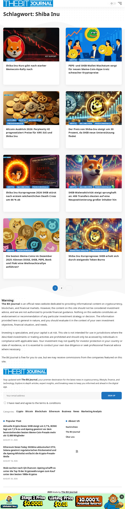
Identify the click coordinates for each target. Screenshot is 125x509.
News (76, 411)
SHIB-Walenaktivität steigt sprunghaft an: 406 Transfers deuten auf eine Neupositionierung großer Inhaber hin (93, 196)
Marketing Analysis (91, 411)
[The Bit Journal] (28, 3)
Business (66, 411)
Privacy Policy (47, 503)
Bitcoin (29, 411)
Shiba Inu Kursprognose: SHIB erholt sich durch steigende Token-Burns (94, 257)
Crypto (19, 411)
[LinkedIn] (73, 451)
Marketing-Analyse (89, 60)
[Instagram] (68, 451)
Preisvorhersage (15, 123)
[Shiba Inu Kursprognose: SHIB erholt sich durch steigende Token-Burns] (94, 235)
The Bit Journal (73, 431)
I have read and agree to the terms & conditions (34, 403)
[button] (113, 503)
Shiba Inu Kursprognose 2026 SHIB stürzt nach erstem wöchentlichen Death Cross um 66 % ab (31, 196)
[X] (72, 445)
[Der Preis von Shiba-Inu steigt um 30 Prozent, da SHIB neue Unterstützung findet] (94, 108)
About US (74, 420)
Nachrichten (35, 120)
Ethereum (54, 411)
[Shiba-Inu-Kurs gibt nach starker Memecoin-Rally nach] (31, 44)
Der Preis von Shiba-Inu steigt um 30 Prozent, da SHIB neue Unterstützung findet (91, 132)
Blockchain (41, 411)
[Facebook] (68, 445)
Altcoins (11, 120)
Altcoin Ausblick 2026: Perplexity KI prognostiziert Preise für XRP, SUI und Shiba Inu (29, 132)
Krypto (10, 60)
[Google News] (78, 445)
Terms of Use (65, 503)
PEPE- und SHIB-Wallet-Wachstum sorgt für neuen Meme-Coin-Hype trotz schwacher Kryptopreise (93, 69)
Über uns (70, 437)
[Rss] (68, 458)
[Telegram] (78, 451)
